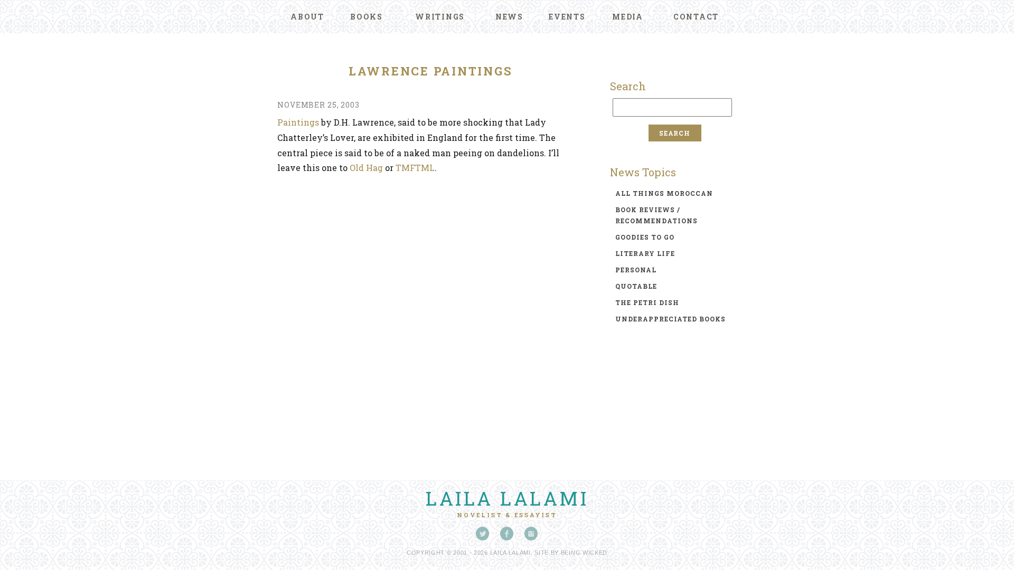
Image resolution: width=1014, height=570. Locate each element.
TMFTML (415, 167)
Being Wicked (584, 552)
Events (567, 17)
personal (635, 269)
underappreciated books (670, 319)
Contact (696, 17)
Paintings (298, 122)
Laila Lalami (507, 498)
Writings (440, 17)
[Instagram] (531, 533)
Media (627, 17)
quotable (636, 286)
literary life (645, 253)
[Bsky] (483, 533)
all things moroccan (664, 193)
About (307, 17)
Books (366, 17)
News (509, 17)
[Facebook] (507, 533)
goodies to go (644, 237)
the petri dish (647, 302)
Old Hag (366, 167)
